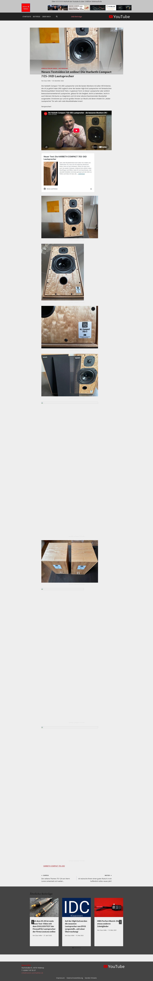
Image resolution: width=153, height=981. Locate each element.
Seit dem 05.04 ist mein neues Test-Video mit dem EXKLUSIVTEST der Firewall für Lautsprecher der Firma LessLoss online (44, 926)
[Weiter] (120, 922)
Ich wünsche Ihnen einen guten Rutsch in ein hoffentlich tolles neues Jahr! (95, 878)
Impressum (60, 978)
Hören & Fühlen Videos (49, 68)
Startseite (26, 16)
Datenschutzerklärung (75, 978)
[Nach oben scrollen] (148, 978)
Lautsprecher (63, 68)
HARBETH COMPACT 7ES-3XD (54, 866)
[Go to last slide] (32, 922)
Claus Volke (47, 81)
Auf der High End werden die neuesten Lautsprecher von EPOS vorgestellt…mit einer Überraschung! (76, 926)
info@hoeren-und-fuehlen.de (32, 973)
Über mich (46, 16)
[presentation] (44, 907)
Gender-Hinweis (91, 978)
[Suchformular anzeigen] (56, 16)
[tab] (74, 947)
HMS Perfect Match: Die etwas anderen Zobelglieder (108, 924)
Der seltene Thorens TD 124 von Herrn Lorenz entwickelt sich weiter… (55, 878)
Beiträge (36, 16)
